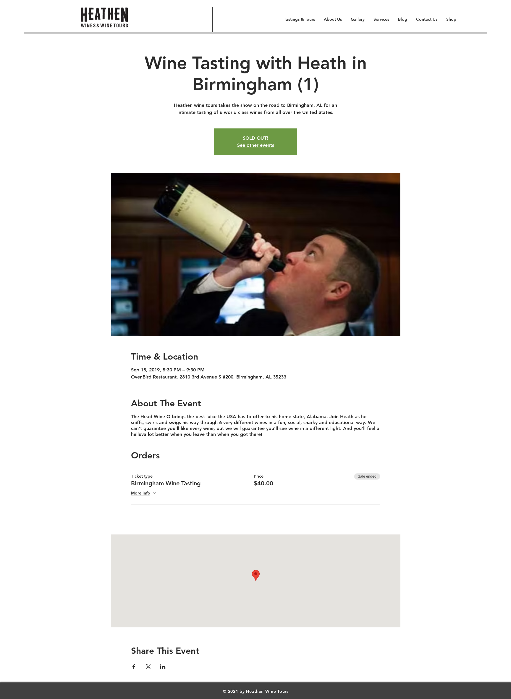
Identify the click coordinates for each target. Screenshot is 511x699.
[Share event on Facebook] (134, 666)
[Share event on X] (148, 666)
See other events (255, 145)
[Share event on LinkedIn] (163, 666)
